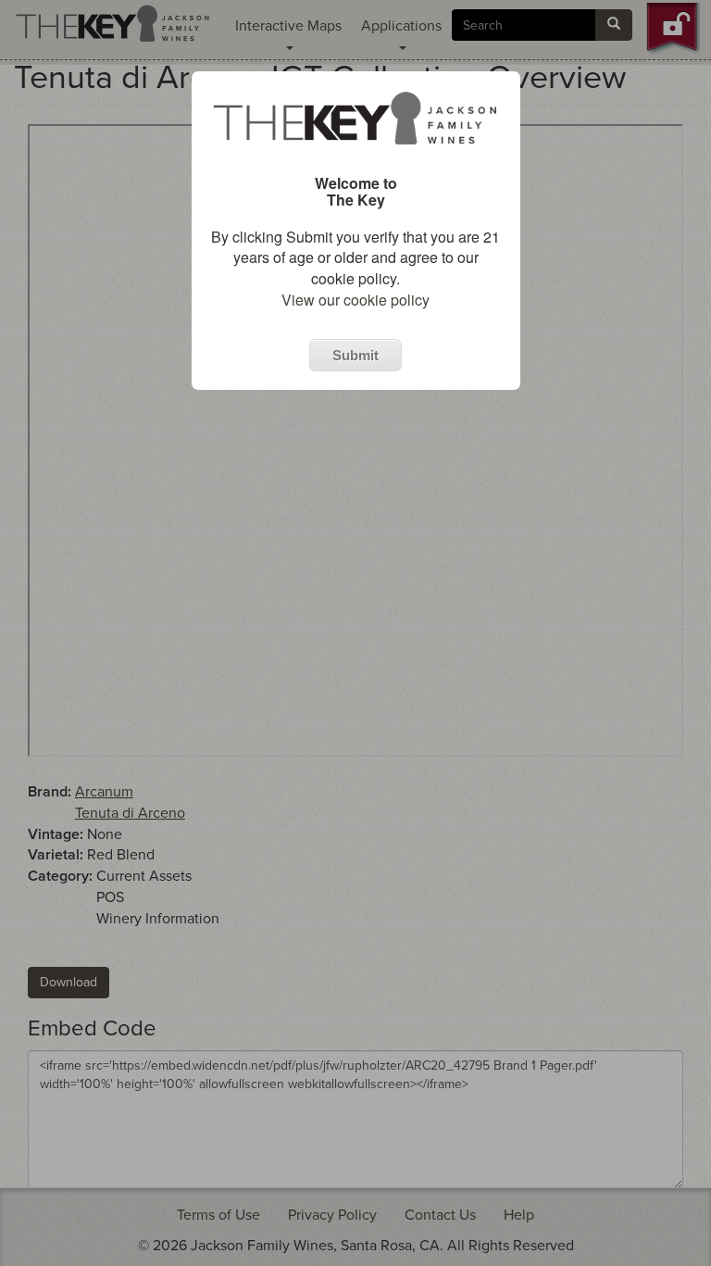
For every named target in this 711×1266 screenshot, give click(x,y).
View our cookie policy (355, 299)
